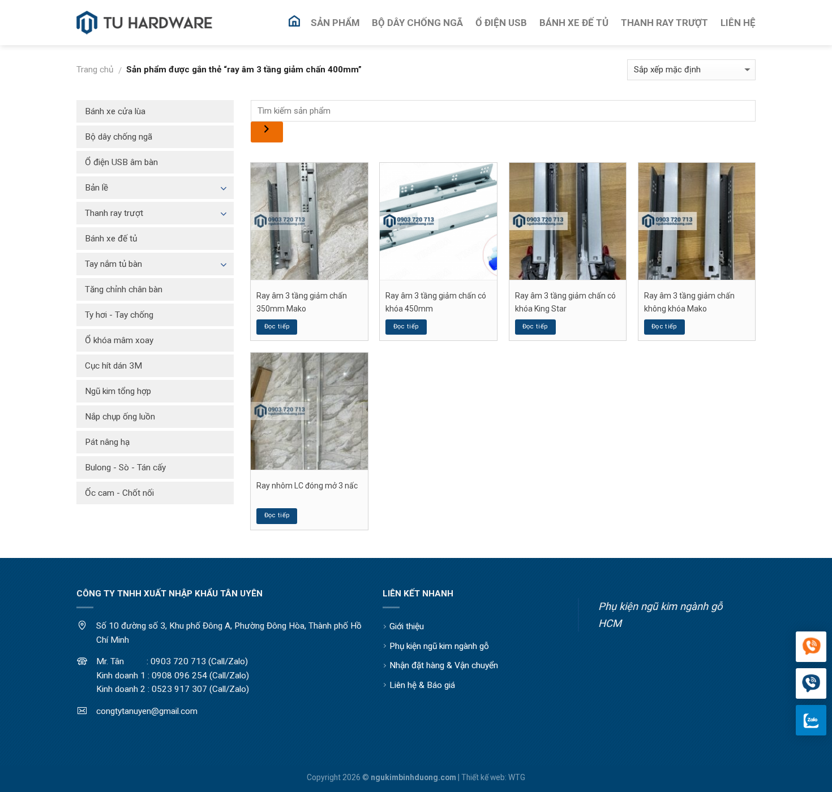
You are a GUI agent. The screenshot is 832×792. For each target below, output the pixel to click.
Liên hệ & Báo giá (422, 685)
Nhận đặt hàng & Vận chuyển (443, 665)
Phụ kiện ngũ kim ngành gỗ (439, 646)
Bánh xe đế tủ (111, 238)
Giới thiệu (406, 626)
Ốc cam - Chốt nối (119, 493)
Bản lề (96, 188)
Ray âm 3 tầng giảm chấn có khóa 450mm (435, 302)
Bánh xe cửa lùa (115, 111)
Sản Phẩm (335, 22)
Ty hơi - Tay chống (119, 315)
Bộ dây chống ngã (118, 137)
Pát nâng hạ (107, 442)
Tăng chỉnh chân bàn (123, 289)
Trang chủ (94, 69)
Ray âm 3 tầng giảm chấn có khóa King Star (565, 302)
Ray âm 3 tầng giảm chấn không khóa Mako (689, 302)
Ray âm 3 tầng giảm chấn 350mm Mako (301, 302)
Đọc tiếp (277, 326)
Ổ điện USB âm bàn (121, 162)
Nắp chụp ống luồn (120, 417)
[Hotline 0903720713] (811, 684)
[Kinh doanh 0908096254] (811, 647)
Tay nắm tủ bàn (113, 264)
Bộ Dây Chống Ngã (417, 22)
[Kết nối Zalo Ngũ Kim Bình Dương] (811, 720)
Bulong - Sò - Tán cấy (125, 467)
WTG (516, 777)
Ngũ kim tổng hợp (118, 391)
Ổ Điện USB (501, 22)
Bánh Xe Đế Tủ (573, 22)
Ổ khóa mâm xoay (119, 340)
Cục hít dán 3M (113, 366)
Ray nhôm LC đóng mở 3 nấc (307, 485)
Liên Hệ (738, 22)
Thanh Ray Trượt (664, 22)
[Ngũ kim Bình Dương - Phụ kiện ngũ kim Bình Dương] (144, 23)
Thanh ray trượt (114, 213)
